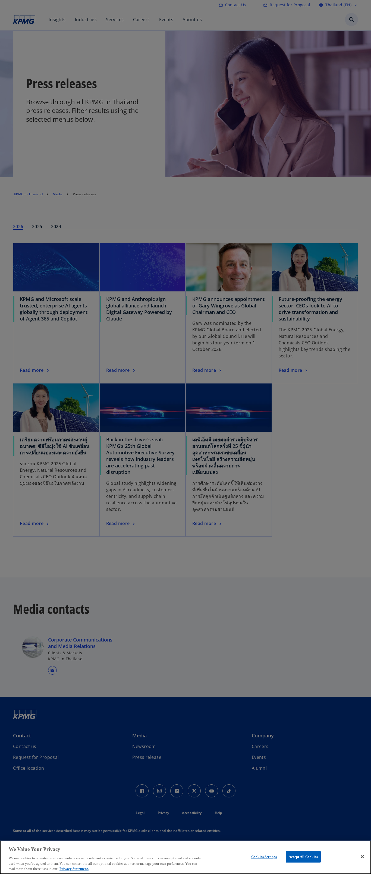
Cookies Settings (264, 857)
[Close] (362, 857)
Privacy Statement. (74, 868)
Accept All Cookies (303, 857)
